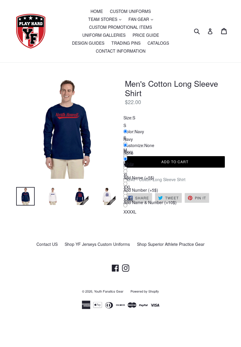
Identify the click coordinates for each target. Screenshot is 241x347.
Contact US (47, 244)
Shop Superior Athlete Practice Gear (171, 244)
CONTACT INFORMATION (120, 51)
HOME (97, 11)
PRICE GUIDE (146, 35)
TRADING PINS (125, 43)
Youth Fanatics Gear (108, 291)
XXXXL (129, 212)
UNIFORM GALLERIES (103, 35)
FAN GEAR (142, 19)
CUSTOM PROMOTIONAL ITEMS (120, 27)
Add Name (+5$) (138, 178)
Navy (128, 151)
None (128, 165)
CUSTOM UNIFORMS (130, 11)
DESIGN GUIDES (88, 43)
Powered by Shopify (144, 291)
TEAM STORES (106, 19)
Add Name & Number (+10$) (150, 202)
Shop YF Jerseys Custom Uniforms (97, 244)
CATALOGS (158, 43)
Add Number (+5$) (140, 190)
